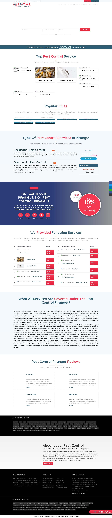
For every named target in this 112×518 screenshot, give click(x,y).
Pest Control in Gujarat (70, 509)
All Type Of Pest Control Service (21, 1)
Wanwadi (19, 430)
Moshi (31, 428)
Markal (52, 424)
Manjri (48, 424)
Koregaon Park (38, 424)
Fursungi (75, 422)
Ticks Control (23, 94)
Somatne (44, 430)
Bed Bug (52, 39)
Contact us (96, 5)
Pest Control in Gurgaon (28, 505)
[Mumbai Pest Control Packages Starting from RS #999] (34, 119)
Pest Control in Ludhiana (31, 509)
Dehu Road (85, 426)
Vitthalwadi (22, 426)
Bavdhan (29, 422)
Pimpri (65, 428)
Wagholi (47, 426)
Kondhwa (31, 424)
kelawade (20, 428)
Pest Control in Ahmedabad (69, 505)
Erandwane (69, 422)
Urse (54, 430)
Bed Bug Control (37, 276)
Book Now (88, 158)
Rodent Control (36, 281)
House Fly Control (45, 94)
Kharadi (26, 424)
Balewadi (47, 422)
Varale (57, 430)
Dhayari (64, 422)
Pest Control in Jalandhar (44, 509)
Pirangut (86, 424)
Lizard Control (35, 271)
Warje (24, 430)
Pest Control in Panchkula (19, 509)
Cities (64, 5)
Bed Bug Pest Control (88, 78)
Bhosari (55, 426)
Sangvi (78, 428)
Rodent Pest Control (88, 86)
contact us (80, 47)
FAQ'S (89, 5)
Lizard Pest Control (88, 70)
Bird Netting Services (68, 277)
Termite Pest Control (45, 80)
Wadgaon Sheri (40, 426)
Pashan (81, 424)
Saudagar (60, 428)
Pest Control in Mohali (56, 507)
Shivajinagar (35, 422)
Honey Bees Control (81, 282)
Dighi (90, 426)
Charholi (65, 426)
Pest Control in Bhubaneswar (57, 509)
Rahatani (74, 428)
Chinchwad (74, 426)
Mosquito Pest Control (67, 80)
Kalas (14, 424)
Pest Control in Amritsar (81, 507)
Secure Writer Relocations (72, 516)
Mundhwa (66, 424)
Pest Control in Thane (43, 503)
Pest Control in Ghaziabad (56, 505)
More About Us (48, 463)
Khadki (21, 424)
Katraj (17, 424)
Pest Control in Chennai (87, 503)
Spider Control (77, 255)
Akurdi (51, 426)
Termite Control (31, 259)
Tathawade (90, 428)
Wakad (14, 430)
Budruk (33, 426)
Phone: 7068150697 (34, 1)
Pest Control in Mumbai (18, 503)
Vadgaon (28, 426)
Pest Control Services (74, 5)
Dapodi (80, 426)
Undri (95, 424)
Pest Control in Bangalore (75, 503)
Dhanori (59, 422)
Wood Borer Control (68, 263)
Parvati (71, 424)
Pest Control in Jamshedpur (68, 507)
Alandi (33, 430)
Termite (67, 39)
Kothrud (44, 424)
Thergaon (96, 428)
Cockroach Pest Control (23, 70)
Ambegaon (15, 422)
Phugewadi (36, 428)
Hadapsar (93, 422)
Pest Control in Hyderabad (19, 507)
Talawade (83, 428)
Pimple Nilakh (50, 428)
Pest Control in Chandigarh (32, 507)
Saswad (91, 424)
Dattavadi (94, 426)
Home (60, 5)
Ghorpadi (88, 422)
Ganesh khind (81, 422)
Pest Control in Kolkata (45, 507)
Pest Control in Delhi (53, 503)
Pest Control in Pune (63, 503)
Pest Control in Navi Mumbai (30, 503)
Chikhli (69, 426)
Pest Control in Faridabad (83, 505)
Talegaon (50, 430)
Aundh (20, 422)
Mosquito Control (31, 266)
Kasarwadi (26, 428)
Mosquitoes (60, 39)
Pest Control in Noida (17, 505)
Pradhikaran (38, 430)
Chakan (60, 426)
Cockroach (44, 39)
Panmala (76, 424)
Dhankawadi (54, 422)
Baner (24, 422)
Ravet (69, 428)
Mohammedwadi (59, 424)
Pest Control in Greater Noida (42, 505)
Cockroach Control (23, 253)
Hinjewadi (15, 428)
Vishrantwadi (16, 426)
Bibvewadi (41, 422)
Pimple (55, 428)
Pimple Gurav (43, 428)
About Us (83, 5)
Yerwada (28, 430)
